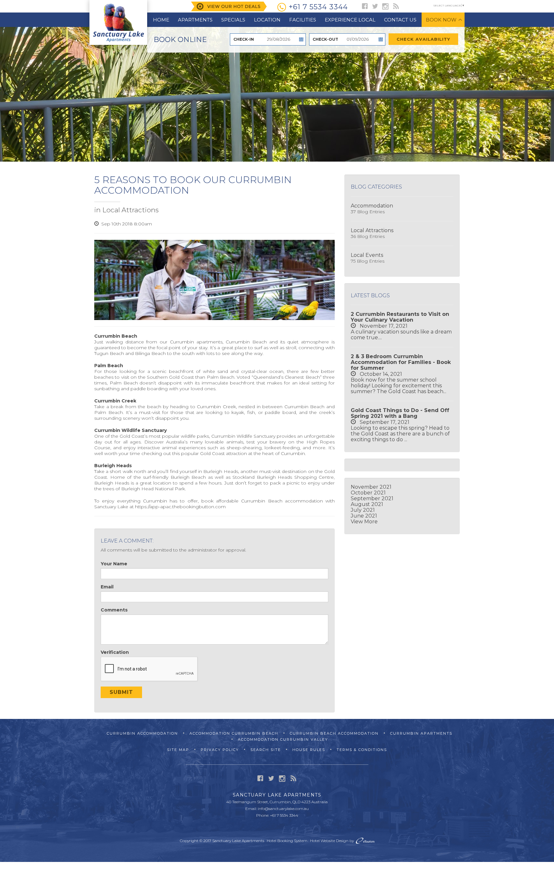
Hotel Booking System (287, 840)
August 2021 (367, 504)
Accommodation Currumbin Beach (233, 733)
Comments (114, 610)
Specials (233, 20)
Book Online (180, 39)
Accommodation (372, 206)
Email (107, 587)
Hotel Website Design (329, 840)
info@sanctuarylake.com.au (283, 808)
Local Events (367, 255)
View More (364, 522)
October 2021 (368, 493)
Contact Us (400, 20)
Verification (115, 652)
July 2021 (363, 510)
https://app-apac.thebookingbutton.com (180, 507)
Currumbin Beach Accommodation (334, 733)
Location (267, 20)
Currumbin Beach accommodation (282, 501)
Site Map (178, 749)
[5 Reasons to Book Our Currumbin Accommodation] (214, 280)
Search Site (265, 749)
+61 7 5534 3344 (318, 7)
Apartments (195, 20)
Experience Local (350, 20)
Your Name (114, 564)
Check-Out (325, 39)
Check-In (243, 39)
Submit (121, 692)
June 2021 (364, 516)
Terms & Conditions (362, 749)
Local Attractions (130, 210)
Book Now (441, 20)
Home (161, 20)
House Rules (308, 749)
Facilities (302, 20)
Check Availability (423, 39)
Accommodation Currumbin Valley (283, 739)
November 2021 (371, 487)
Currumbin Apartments (421, 733)
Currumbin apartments (196, 342)
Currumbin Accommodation (142, 733)
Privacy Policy (220, 749)
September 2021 (372, 498)
